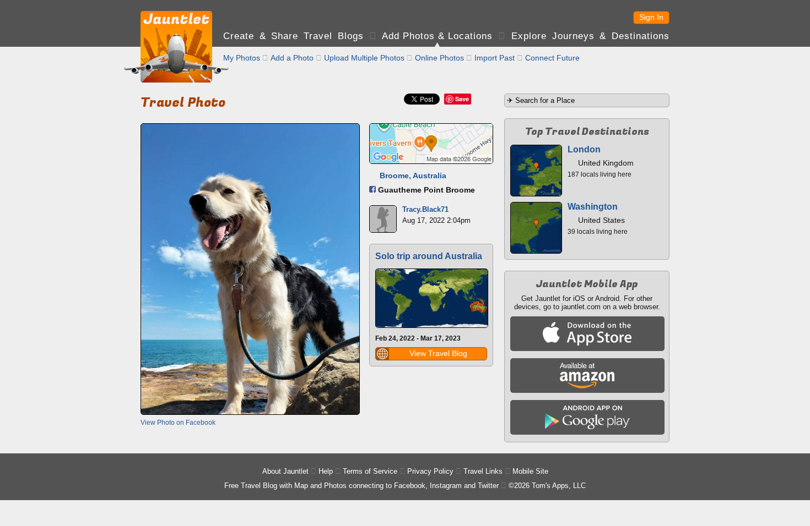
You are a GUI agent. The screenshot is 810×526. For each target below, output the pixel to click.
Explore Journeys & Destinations (590, 36)
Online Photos (439, 57)
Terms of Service (370, 471)
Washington (593, 206)
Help (325, 471)
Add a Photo (292, 57)
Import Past (494, 57)
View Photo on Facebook (178, 422)
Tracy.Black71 (425, 209)
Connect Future (552, 57)
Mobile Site (530, 471)
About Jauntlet (285, 471)
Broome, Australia (413, 175)
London (584, 149)
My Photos (241, 57)
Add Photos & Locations (437, 36)
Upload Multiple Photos (364, 57)
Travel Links (483, 471)
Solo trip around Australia (428, 256)
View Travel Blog (438, 353)
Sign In (651, 17)
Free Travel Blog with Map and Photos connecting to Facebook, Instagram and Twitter (361, 485)
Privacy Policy (430, 471)
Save (462, 99)
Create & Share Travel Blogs (293, 36)
